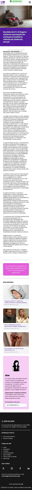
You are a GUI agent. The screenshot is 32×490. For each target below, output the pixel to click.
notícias (5, 451)
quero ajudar (7, 455)
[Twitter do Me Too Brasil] (3, 468)
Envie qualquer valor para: (12, 402)
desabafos (6, 449)
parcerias (6, 458)
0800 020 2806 (9, 421)
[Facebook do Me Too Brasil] (20, 468)
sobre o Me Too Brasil (9, 456)
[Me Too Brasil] (3, 3)
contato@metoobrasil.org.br (11, 476)
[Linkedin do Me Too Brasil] (28, 468)
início (5, 447)
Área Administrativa (15, 484)
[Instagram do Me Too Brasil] (12, 468)
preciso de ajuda (8, 453)
